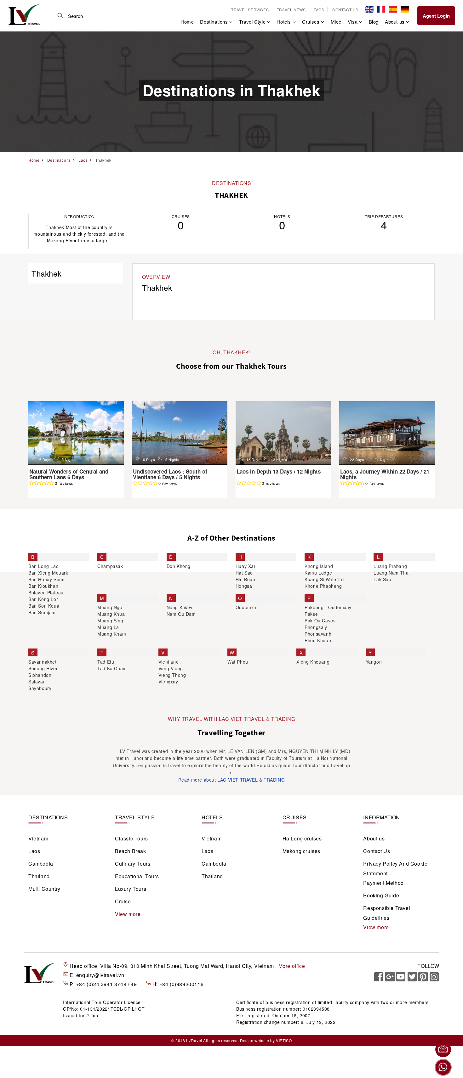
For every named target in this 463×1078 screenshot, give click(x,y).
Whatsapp (443, 1067)
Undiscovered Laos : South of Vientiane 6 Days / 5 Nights (170, 474)
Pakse (311, 614)
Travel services (250, 9)
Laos (34, 851)
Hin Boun (245, 579)
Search (60, 15)
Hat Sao (244, 573)
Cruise (123, 901)
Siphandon (39, 675)
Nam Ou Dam (181, 614)
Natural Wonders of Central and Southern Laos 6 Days (68, 474)
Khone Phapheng (323, 586)
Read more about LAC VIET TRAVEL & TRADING (231, 780)
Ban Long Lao (43, 566)
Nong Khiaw (179, 607)
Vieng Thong (172, 675)
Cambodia (40, 863)
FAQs (319, 9)
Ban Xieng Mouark (48, 573)
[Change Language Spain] (393, 9)
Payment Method (383, 882)
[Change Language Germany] (405, 9)
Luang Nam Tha (391, 573)
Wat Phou (237, 662)
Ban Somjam (42, 612)
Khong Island (319, 566)
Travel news (291, 9)
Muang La (108, 627)
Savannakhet (42, 662)
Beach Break (130, 851)
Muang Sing (110, 620)
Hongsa (244, 586)
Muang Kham (111, 634)
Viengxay (168, 681)
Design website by (257, 1040)
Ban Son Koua (43, 606)
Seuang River (43, 668)
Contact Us (345, 9)
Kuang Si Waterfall (325, 579)
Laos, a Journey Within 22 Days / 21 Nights (384, 474)
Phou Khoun (318, 640)
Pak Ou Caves (320, 620)
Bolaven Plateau (46, 592)
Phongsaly (316, 627)
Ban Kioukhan (43, 586)
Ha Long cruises (302, 838)
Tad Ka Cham (112, 668)
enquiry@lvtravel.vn (100, 975)
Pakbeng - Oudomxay (328, 607)
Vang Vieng (170, 668)
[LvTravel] (24, 14)
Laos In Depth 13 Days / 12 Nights (279, 471)
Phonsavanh (318, 634)
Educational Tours (137, 876)
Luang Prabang (390, 566)
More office (291, 965)
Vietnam (38, 838)
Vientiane (168, 662)
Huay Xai (245, 566)
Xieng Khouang (312, 662)
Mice (336, 21)
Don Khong (179, 566)
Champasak (110, 566)
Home (187, 21)
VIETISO (284, 1040)
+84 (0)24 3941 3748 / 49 (107, 984)
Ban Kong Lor (43, 599)
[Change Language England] (369, 9)
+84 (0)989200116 (181, 984)
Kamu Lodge (318, 573)
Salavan (37, 681)
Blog (374, 21)
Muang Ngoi (110, 607)
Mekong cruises (301, 851)
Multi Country (44, 888)
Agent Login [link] (436, 15)
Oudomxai (247, 607)
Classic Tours (131, 838)
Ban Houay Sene (46, 579)
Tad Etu (105, 662)
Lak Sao (382, 579)
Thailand (39, 876)
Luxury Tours (130, 888)
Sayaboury (39, 688)
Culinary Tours (132, 863)
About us (374, 838)
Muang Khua (111, 614)
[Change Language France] (381, 9)
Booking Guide (381, 895)
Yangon (374, 662)
